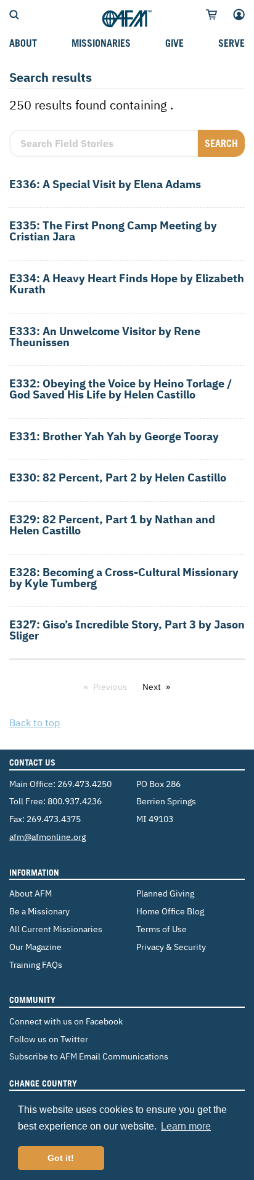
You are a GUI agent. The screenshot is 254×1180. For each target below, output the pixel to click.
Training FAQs (35, 964)
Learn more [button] (186, 1126)
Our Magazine (35, 946)
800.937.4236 (74, 801)
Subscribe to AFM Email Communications (88, 1056)
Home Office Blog (170, 911)
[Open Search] (14, 13)
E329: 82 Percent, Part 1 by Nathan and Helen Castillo (112, 524)
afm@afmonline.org (47, 836)
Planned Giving (165, 893)
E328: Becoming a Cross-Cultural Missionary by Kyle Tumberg (124, 577)
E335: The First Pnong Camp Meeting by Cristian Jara (113, 231)
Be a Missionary (39, 911)
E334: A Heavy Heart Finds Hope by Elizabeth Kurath (126, 283)
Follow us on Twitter (48, 1039)
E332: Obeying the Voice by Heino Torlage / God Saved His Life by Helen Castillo (120, 389)
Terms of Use (161, 929)
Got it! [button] (60, 1158)
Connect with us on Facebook (66, 1021)
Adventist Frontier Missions (127, 19)
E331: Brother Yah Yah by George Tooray (114, 436)
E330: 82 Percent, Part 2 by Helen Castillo (117, 477)
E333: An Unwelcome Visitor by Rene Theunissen (104, 336)
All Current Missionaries (55, 929)
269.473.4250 (84, 784)
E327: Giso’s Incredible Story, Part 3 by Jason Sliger (127, 630)
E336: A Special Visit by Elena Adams (105, 184)
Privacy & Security (171, 946)
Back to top (34, 722)
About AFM (30, 893)
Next (151, 686)
